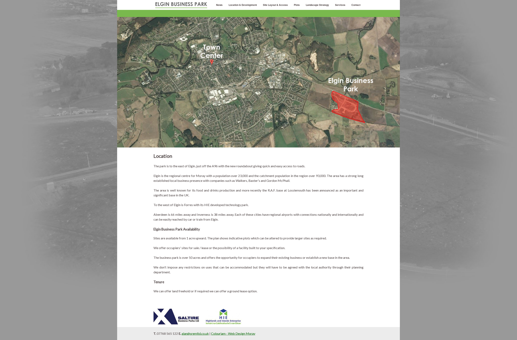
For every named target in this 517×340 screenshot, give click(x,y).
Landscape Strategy (317, 5)
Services (340, 5)
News (219, 5)
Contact (355, 5)
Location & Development (243, 5)
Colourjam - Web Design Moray (233, 333)
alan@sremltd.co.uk (195, 333)
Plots (297, 5)
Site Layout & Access (275, 5)
